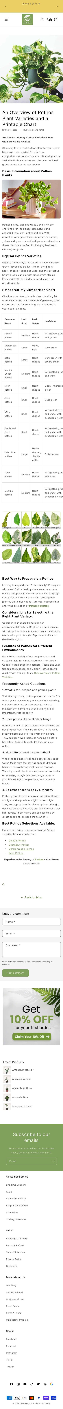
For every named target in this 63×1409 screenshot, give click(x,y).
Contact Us (12, 1266)
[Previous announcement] (5, 6)
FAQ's (9, 1191)
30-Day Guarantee (16, 1219)
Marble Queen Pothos (21, 848)
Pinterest (11, 1346)
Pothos (39, 859)
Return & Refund (15, 1245)
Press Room (12, 1306)
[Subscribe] (53, 1161)
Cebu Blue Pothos (19, 844)
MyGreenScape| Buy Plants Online (35, 1403)
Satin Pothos (16, 853)
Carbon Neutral (14, 1292)
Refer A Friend (14, 1313)
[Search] (42, 19)
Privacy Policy (13, 1259)
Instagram (11, 1353)
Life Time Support (16, 1184)
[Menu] (6, 19)
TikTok (9, 1359)
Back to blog (33, 897)
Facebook (11, 1339)
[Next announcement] (57, 6)
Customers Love (15, 1299)
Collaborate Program (17, 1319)
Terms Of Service (15, 1252)
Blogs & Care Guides (17, 1205)
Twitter (10, 1366)
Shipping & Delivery (16, 1238)
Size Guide (12, 1212)
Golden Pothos (17, 840)
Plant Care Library (16, 1198)
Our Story (11, 1285)
